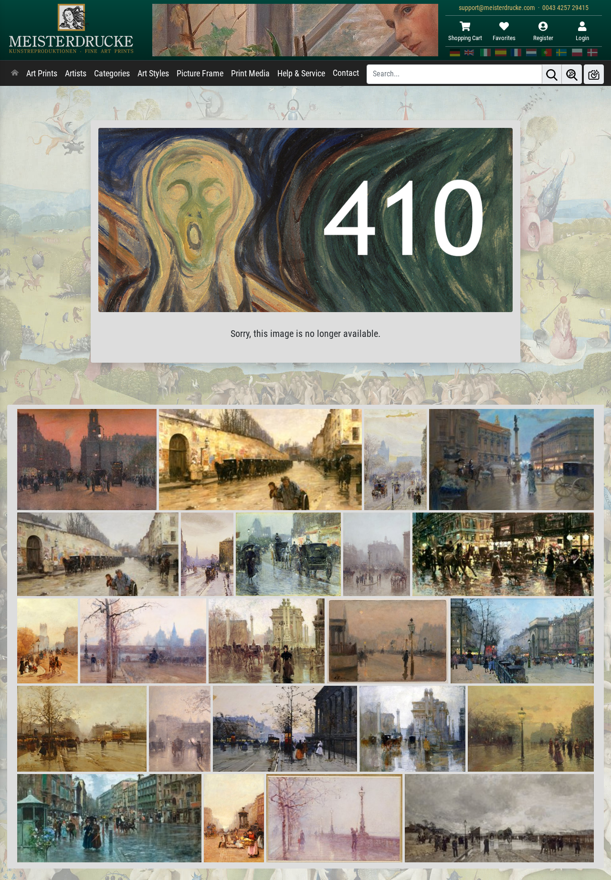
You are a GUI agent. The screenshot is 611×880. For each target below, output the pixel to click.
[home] (14, 73)
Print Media (250, 73)
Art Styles (153, 73)
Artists (75, 73)
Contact (346, 73)
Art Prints (41, 73)
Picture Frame (200, 73)
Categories (112, 73)
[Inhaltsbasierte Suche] (572, 74)
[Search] (552, 74)
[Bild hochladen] (594, 74)
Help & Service (301, 73)
